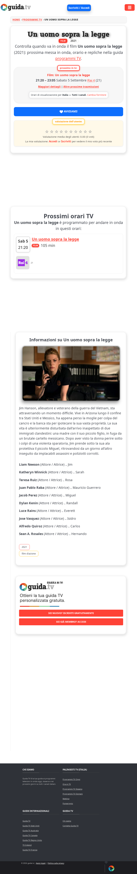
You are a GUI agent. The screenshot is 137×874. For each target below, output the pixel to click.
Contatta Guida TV (71, 825)
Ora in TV (67, 784)
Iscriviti (66, 141)
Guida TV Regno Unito (32, 840)
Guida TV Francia (30, 850)
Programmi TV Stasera (72, 789)
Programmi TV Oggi (71, 779)
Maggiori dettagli (49, 86)
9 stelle (85, 132)
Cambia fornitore (96, 94)
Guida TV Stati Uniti (31, 825)
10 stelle (90, 132)
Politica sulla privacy (56, 863)
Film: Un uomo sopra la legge (68, 75)
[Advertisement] (68, 179)
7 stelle (75, 132)
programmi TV (68, 58)
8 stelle (80, 132)
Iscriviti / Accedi (79, 8)
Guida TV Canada (30, 835)
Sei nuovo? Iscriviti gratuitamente (71, 613)
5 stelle (66, 132)
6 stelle (70, 132)
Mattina (66, 798)
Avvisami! (70, 111)
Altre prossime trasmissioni (81, 86)
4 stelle (61, 132)
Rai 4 (91, 80)
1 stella (46, 132)
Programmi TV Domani (73, 794)
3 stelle (56, 132)
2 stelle (51, 132)
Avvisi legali (41, 863)
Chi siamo (67, 821)
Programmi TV (32, 19)
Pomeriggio (68, 803)
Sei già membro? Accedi (71, 621)
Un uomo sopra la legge (55, 239)
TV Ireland (27, 845)
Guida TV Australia (31, 830)
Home (16, 19)
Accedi (53, 141)
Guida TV (26, 821)
